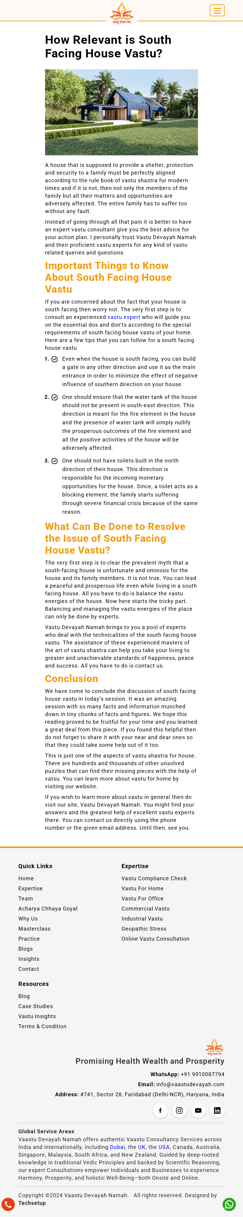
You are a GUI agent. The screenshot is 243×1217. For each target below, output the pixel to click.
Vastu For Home (143, 888)
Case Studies (35, 1006)
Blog (24, 996)
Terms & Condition (42, 1026)
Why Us (28, 918)
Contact (28, 969)
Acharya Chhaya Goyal (48, 908)
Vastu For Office (143, 898)
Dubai (117, 1147)
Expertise (30, 888)
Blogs (25, 949)
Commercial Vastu (146, 908)
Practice (29, 939)
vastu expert (124, 317)
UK (142, 1147)
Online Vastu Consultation (156, 939)
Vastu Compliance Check (154, 878)
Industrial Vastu (142, 918)
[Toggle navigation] (217, 10)
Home (26, 878)
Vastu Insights (37, 1016)
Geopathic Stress (144, 929)
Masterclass (34, 929)
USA (164, 1147)
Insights (28, 959)
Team (25, 898)
